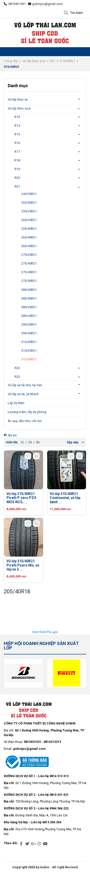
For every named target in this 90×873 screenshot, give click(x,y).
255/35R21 (29, 211)
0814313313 (52, 742)
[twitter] (27, 844)
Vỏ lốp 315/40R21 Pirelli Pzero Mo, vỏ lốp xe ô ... (22, 565)
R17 (17, 151)
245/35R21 (29, 194)
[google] (33, 844)
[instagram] (39, 844)
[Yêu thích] (27, 456)
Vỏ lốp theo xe (18, 99)
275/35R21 (29, 255)
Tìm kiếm (76, 13)
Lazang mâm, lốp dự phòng (27, 412)
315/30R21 (29, 342)
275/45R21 (29, 272)
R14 (17, 125)
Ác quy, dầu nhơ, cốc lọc (25, 421)
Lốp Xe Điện (16, 403)
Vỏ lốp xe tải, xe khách (23, 394)
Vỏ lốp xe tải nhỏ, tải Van (25, 385)
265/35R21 (29, 220)
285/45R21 (29, 316)
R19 (17, 169)
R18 (17, 160)
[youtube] (45, 844)
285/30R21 (29, 290)
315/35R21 (29, 350)
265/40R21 (29, 237)
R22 (17, 368)
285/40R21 (29, 298)
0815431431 (17, 4)
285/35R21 (29, 307)
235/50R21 (29, 202)
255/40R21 (29, 228)
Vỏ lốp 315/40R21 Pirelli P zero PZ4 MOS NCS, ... (21, 498)
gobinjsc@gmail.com (47, 4)
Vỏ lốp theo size (34, 61)
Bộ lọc (12, 435)
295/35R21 (29, 324)
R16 (17, 143)
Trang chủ (11, 61)
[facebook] (21, 844)
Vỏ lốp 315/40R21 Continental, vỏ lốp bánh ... (65, 498)
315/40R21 (67, 61)
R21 (52, 61)
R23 (17, 377)
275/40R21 (29, 263)
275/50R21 (29, 281)
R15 (17, 134)
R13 (17, 117)
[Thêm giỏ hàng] (36, 456)
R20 (17, 178)
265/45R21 (29, 246)
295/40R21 (29, 333)
